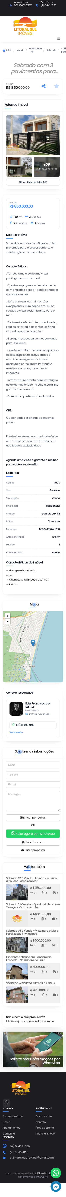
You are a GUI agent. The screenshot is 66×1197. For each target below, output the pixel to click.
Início (9, 50)
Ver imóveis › (16, 732)
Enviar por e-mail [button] (34, 817)
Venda (20, 50)
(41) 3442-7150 (48, 5)
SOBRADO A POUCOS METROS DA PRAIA (30, 983)
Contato (41, 1122)
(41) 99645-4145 (25, 725)
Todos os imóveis (13, 1116)
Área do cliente (45, 1128)
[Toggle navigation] (58, 38)
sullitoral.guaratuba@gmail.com (32, 1157)
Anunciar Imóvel (45, 1134)
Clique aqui (13, 1021)
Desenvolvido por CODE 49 (33, 1177)
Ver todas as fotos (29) (35, 182)
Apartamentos (11, 1128)
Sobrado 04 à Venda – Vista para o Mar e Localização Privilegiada (32, 932)
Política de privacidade (48, 1173)
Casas (6, 1122)
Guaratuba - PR (35, 50)
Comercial (9, 1134)
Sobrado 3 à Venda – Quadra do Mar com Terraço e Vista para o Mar (33, 906)
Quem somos (44, 1116)
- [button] (8, 621)
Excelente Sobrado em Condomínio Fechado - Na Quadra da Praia (29, 958)
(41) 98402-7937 (23, 5)
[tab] (16, 106)
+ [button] (8, 616)
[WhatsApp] (6, 1103)
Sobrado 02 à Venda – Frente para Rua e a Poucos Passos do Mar (32, 880)
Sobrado (51, 50)
